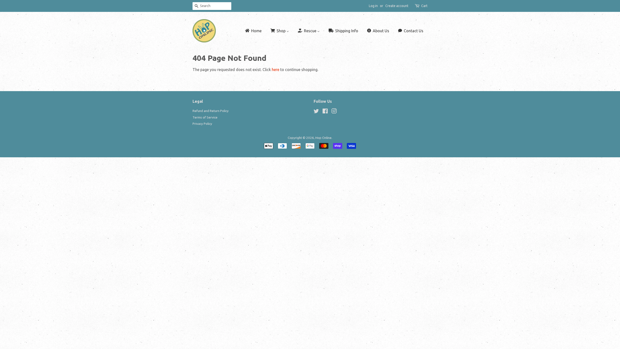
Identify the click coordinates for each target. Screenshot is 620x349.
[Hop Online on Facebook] (325, 112)
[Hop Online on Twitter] (316, 112)
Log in (373, 6)
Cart (424, 6)
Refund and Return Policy (211, 111)
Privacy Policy (202, 124)
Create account (396, 6)
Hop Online (323, 138)
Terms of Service (205, 117)
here (275, 69)
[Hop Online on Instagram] (334, 112)
